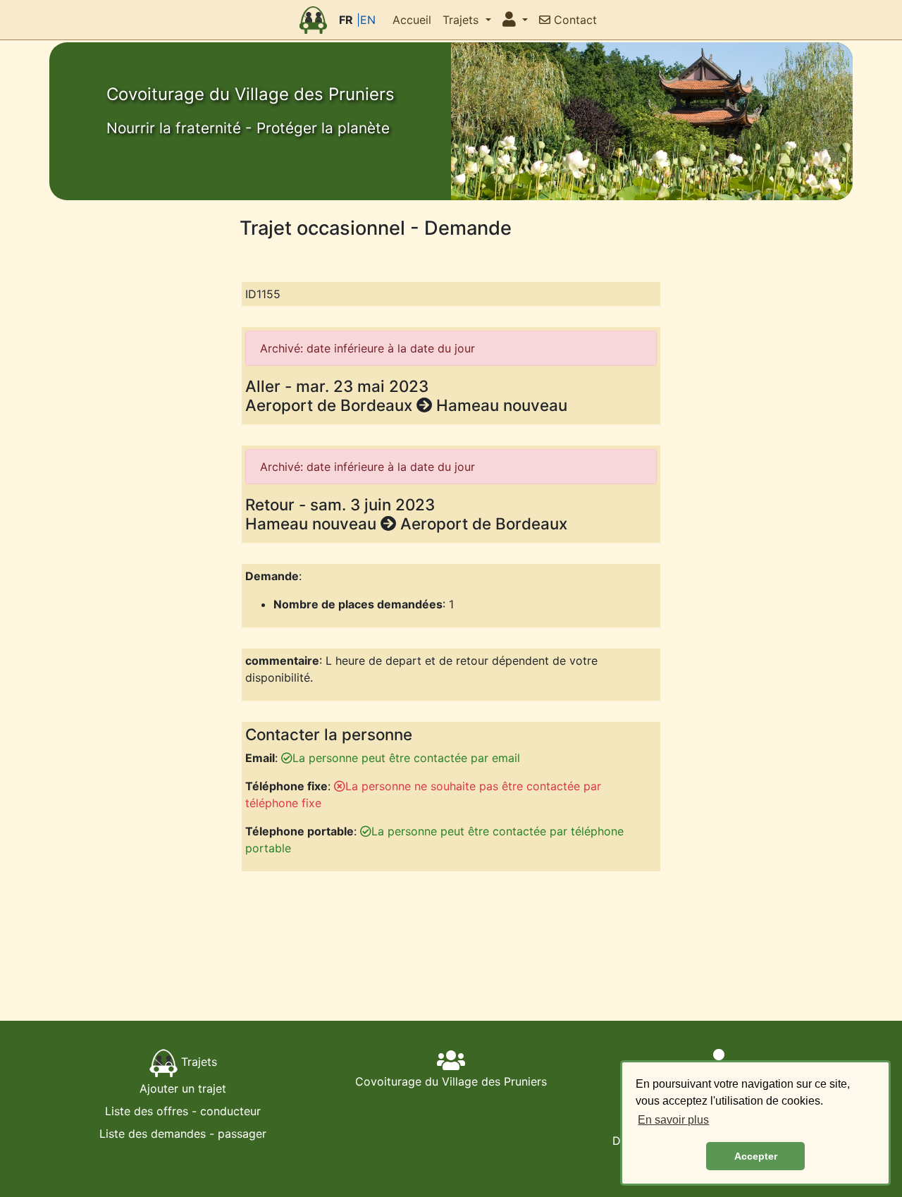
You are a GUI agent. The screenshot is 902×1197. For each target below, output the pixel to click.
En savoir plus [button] (673, 1120)
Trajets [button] (462, 20)
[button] (515, 20)
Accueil (412, 20)
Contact (573, 20)
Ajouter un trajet (183, 1088)
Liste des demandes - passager (182, 1134)
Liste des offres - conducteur (183, 1111)
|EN (366, 20)
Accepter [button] (755, 1156)
